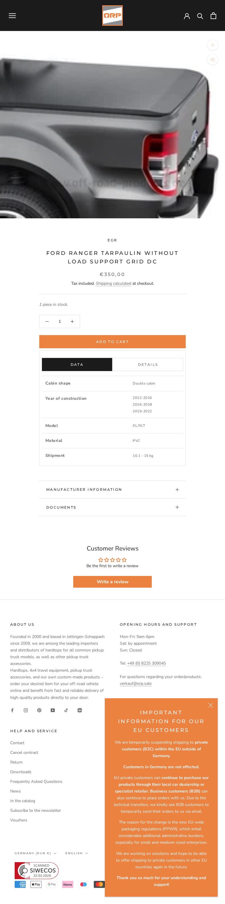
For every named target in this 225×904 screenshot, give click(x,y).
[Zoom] (212, 45)
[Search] (200, 16)
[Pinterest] (39, 710)
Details (148, 364)
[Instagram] (26, 710)
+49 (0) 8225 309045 (146, 663)
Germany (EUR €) (33, 853)
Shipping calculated (113, 283)
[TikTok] (66, 710)
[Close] (210, 705)
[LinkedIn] (80, 710)
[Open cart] (213, 15)
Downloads (20, 772)
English (74, 853)
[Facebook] (12, 710)
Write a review (113, 582)
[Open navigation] (12, 15)
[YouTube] (53, 710)
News (15, 791)
